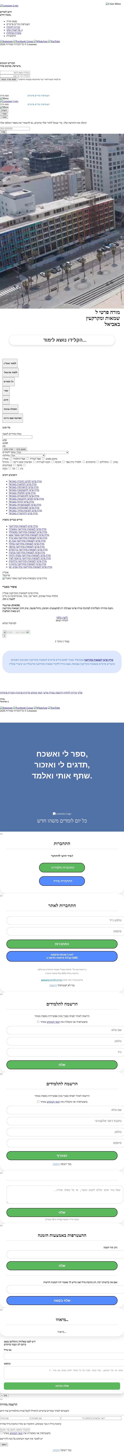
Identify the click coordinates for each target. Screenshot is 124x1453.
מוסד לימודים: (9, 452)
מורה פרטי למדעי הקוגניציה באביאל (26, 498)
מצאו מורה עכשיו (8, 79)
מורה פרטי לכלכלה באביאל (22, 493)
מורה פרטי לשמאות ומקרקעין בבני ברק (28, 537)
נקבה (5, 468)
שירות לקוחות (13, 27)
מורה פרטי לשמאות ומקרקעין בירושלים (28, 549)
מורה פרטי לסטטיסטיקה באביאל (25, 504)
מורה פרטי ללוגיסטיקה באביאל (24, 495)
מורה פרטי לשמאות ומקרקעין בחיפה (27, 546)
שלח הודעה (62, 1386)
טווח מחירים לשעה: (12, 433)
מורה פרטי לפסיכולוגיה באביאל (24, 507)
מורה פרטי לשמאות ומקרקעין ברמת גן (27, 564)
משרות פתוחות (13, 33)
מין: (21, 468)
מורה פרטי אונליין (20, 593)
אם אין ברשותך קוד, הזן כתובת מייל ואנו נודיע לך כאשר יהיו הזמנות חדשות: (80, 1282)
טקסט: (7, 1363)
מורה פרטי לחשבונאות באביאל (24, 490)
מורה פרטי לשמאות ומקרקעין (23, 526)
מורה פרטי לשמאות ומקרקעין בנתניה (27, 552)
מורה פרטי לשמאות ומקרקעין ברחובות (28, 561)
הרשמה (53, 985)
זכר (13, 468)
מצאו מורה (11, 21)
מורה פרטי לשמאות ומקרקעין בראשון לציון (30, 558)
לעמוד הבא (21, 632)
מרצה (19, 465)
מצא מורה (4, 95)
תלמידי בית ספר (73, 462)
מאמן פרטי (21, 449)
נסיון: (115, 462)
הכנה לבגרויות (43, 462)
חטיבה (58, 462)
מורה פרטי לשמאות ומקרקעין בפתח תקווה (30, 555)
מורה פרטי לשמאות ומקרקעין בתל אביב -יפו (30, 567)
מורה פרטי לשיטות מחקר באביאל (25, 510)
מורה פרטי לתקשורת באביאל (23, 513)
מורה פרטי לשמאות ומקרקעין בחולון (26, 543)
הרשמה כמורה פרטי (53, 692)
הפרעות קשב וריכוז (23, 462)
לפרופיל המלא (9, 623)
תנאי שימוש (36, 692)
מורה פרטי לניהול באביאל (21, 501)
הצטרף (62, 1155)
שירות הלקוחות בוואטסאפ (51, 980)
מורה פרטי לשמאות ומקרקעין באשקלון (28, 532)
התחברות (62, 944)
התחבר (56, 1164)
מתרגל (5, 462)
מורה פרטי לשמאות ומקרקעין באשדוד (27, 529)
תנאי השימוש (53, 1022)
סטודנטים (7, 465)
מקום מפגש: (51, 458)
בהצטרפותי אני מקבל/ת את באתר (64, 1022)
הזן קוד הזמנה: (110, 1247)
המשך (4, 1444)
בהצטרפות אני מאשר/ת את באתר (27, 1433)
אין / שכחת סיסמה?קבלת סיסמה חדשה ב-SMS (62, 956)
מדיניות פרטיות (22, 692)
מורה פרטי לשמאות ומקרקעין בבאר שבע (29, 535)
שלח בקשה (62, 1300)
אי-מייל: (8, 1350)
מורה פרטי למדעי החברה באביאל (25, 481)
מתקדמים (90, 462)
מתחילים (104, 462)
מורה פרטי (8, 449)
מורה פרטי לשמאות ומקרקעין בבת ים (27, 540)
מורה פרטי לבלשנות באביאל (22, 484)
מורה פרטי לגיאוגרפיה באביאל (23, 487)
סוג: (4, 446)
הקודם (4, 110)
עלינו (80, 692)
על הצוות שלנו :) (14, 30)
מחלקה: (6, 455)
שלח (3, 132)
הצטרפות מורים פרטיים (18, 24)
